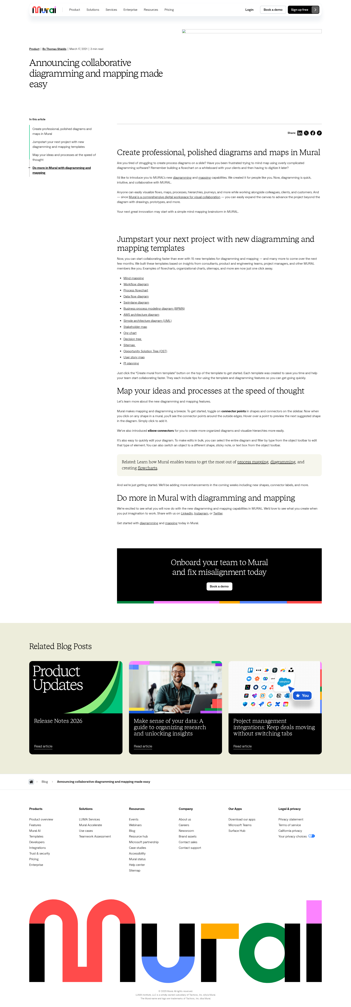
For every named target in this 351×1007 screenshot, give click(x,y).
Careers (184, 825)
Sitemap (130, 345)
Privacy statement (290, 819)
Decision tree (133, 339)
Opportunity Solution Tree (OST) (145, 351)
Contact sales (188, 842)
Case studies (137, 848)
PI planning (131, 363)
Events (133, 819)
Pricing (34, 859)
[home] (44, 9)
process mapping (252, 462)
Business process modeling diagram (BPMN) (154, 309)
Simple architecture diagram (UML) (148, 321)
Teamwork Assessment (95, 836)
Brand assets (187, 836)
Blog (132, 831)
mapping (204, 178)
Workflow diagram (136, 284)
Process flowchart (136, 290)
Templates (36, 836)
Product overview (41, 819)
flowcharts (147, 468)
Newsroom (186, 831)
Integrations (37, 848)
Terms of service (289, 825)
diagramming (182, 178)
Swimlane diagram (136, 303)
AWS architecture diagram (141, 315)
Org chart (130, 333)
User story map (134, 357)
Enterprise (36, 865)
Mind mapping (134, 278)
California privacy (290, 831)
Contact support (190, 848)
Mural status (137, 859)
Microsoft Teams (240, 825)
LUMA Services (89, 819)
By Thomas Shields (54, 49)
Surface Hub (237, 831)
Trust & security (39, 853)
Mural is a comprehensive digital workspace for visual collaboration (174, 197)
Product (34, 49)
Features (35, 825)
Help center (137, 865)
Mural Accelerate (90, 825)
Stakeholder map (135, 327)
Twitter (217, 513)
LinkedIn (187, 513)
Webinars (135, 825)
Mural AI (35, 831)
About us (185, 819)
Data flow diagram (136, 296)
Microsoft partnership (144, 842)
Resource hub (138, 836)
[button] (74, 9)
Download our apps (242, 819)
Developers (36, 842)
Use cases (86, 831)
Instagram (201, 513)
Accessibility (137, 853)
